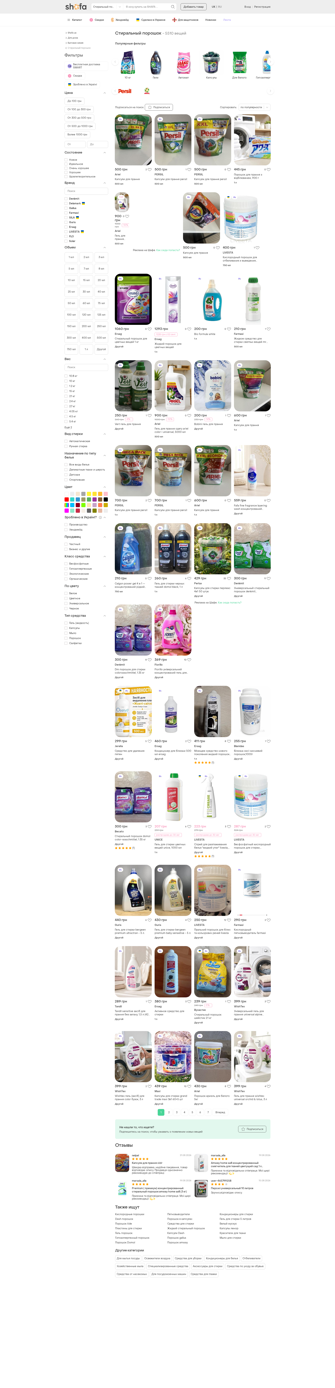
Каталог (77, 20)
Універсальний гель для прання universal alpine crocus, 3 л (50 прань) (249, 1013)
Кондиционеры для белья (222, 1258)
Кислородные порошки (129, 1214)
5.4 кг (72, 421)
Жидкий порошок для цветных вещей (168, 345)
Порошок (75, 638)
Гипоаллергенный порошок (132, 1238)
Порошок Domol (125, 1242)
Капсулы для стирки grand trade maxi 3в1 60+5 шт (171, 1097)
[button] (115, 61)
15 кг (72, 391)
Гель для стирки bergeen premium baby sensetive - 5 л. (173, 931)
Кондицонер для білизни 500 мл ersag (173, 752)
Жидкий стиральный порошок (186, 1228)
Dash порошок (124, 1219)
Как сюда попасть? (168, 250)
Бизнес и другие (79, 549)
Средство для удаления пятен (129, 752)
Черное (74, 608)
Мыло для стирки (230, 1238)
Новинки (210, 20)
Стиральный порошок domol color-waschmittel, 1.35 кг (132, 838)
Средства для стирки (180, 1223)
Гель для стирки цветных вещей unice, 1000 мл (170, 846)
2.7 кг (72, 406)
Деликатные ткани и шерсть (87, 469)
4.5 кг (72, 416)
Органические (78, 579)
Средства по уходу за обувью (245, 1266)
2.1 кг (72, 396)
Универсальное (79, 603)
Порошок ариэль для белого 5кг (212, 1097)
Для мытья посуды (128, 1258)
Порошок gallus (176, 1238)
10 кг (72, 381)
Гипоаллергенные (80, 568)
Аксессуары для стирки (207, 1266)
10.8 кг (73, 376)
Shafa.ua (72, 32)
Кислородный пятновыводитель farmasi (250, 931)
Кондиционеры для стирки (236, 1214)
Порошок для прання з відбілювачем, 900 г (248, 176)
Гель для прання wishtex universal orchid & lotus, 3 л (250, 1097)
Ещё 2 (68, 427)
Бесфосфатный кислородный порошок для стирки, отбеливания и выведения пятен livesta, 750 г (252, 846)
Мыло (72, 633)
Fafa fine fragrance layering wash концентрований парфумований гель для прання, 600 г (250, 507)
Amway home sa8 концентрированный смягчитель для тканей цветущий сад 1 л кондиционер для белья (236, 1164)
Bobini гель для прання (208, 424)
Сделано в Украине (153, 20)
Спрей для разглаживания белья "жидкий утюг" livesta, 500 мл (211, 846)
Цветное (74, 598)
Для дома (73, 37)
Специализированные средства (168, 1266)
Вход (247, 7)
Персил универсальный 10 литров (232, 1188)
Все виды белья (79, 464)
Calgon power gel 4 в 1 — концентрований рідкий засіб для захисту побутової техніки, (132, 585)
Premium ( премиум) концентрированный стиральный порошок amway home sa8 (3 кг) (159, 1190)
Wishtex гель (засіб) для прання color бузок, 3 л (129, 1097)
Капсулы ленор (229, 1228)
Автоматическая (79, 441)
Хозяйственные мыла (130, 1266)
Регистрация (262, 7)
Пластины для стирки (128, 1228)
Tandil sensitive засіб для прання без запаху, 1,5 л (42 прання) (131, 1013)
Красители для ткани (233, 1233)
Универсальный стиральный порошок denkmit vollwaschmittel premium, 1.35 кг (252, 590)
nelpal (135, 1155)
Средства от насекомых (132, 1274)
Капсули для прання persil (171, 179)
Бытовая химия (75, 43)
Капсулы (74, 628)
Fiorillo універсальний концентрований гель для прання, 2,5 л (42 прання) (171, 671)
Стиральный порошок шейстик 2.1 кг (207, 1016)
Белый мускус (228, 1223)
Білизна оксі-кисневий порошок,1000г (248, 752)
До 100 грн (74, 101)
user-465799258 (221, 1180)
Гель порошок (123, 1233)
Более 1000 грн (77, 134)
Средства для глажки (204, 1274)
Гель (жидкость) (79, 623)
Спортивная (77, 480)
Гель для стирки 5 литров (235, 1219)
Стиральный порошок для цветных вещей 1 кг (131, 340)
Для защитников (188, 20)
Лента (227, 20)
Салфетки (75, 643)
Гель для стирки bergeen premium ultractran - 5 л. (130, 931)
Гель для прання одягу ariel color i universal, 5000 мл (121, 237)
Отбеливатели (251, 1258)
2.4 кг (72, 401)
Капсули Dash (175, 1233)
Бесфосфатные (79, 563)
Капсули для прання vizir (147, 1163)
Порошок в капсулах (179, 1219)
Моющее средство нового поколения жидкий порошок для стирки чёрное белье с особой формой (211, 752)
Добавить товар (194, 7)
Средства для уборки (188, 1258)
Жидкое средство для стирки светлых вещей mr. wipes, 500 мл (250, 340)
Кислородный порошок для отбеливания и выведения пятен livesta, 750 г (240, 259)
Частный (74, 544)
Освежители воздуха (157, 1258)
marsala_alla (218, 1155)
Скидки (99, 20)
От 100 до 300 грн (79, 109)
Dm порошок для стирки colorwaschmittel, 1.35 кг (130, 671)
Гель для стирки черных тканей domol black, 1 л (169, 585)
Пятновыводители (178, 1214)
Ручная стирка (78, 446)
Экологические (79, 574)
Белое (73, 593)
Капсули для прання (127, 179)
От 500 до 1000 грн (80, 126)
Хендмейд (122, 20)
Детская (74, 474)
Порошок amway (177, 1242)
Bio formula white (204, 334)
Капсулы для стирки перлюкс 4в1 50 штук (212, 590)
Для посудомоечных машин (168, 1274)
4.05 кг (73, 411)
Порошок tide (123, 1223)
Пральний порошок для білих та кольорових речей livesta (212, 931)
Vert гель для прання (128, 424)
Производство (78, 524)
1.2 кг (72, 386)
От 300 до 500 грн (79, 118)
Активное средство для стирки (169, 1013)
